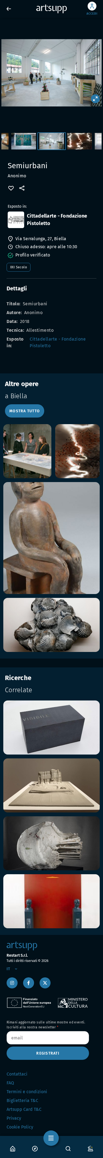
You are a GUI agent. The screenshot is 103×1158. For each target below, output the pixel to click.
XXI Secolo (18, 267)
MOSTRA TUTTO (24, 411)
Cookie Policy (20, 1127)
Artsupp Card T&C (24, 1109)
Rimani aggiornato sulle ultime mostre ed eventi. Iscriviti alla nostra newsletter (46, 1024)
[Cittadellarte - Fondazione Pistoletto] (16, 220)
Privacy (14, 1118)
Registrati (47, 1053)
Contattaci (17, 1074)
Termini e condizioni (27, 1091)
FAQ (10, 1082)
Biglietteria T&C (22, 1100)
